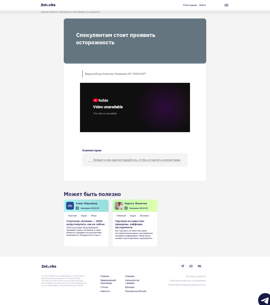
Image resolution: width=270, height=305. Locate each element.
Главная (44, 12)
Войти (202, 5)
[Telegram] (182, 266)
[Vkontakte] (199, 266)
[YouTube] (191, 266)
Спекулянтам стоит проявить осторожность (79, 12)
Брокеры (130, 287)
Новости (54, 12)
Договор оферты (196, 276)
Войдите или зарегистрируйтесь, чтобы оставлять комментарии (136, 160)
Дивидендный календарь (108, 281)
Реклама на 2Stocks (135, 291)
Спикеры (130, 276)
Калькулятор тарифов (132, 281)
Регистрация (190, 5)
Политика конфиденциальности (187, 284)
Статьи (104, 287)
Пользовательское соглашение (187, 280)
